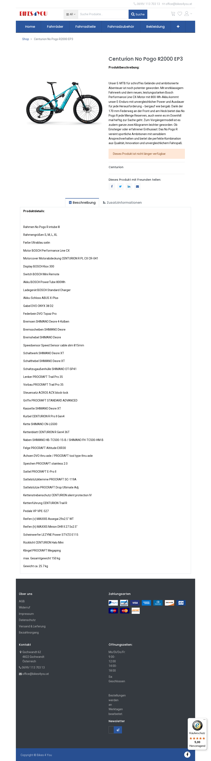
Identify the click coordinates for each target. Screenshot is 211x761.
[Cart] (173, 14)
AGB (22, 601)
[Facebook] (187, 754)
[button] (71, 14)
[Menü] (204, 720)
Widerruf (24, 607)
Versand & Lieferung (32, 626)
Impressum (26, 613)
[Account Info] (188, 13)
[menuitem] (30, 27)
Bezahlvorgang (29, 632)
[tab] (82, 202)
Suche (140, 14)
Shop (25, 39)
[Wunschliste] (180, 14)
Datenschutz (27, 620)
